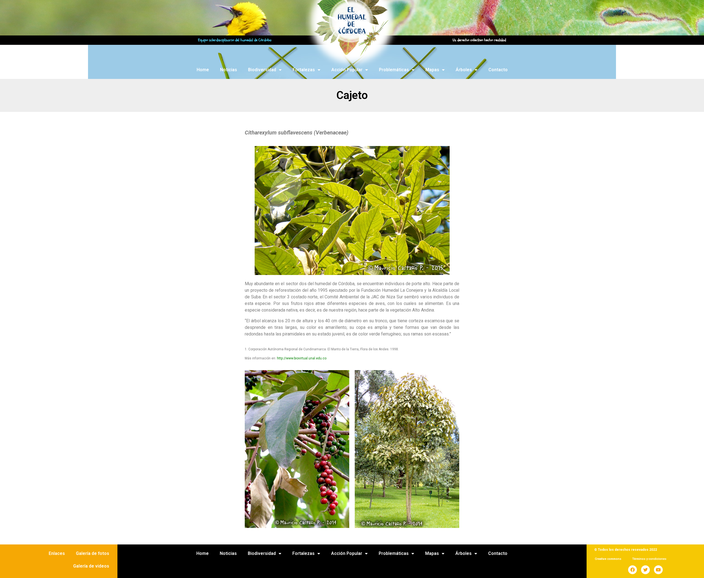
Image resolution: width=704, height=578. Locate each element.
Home (203, 69)
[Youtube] (658, 569)
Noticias (228, 69)
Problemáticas (394, 69)
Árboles (464, 69)
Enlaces (57, 553)
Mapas (432, 69)
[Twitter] (645, 569)
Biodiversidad (262, 69)
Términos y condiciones (649, 559)
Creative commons (608, 559)
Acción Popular (346, 69)
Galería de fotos (92, 553)
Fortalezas (304, 69)
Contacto (498, 69)
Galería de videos (91, 566)
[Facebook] (632, 569)
